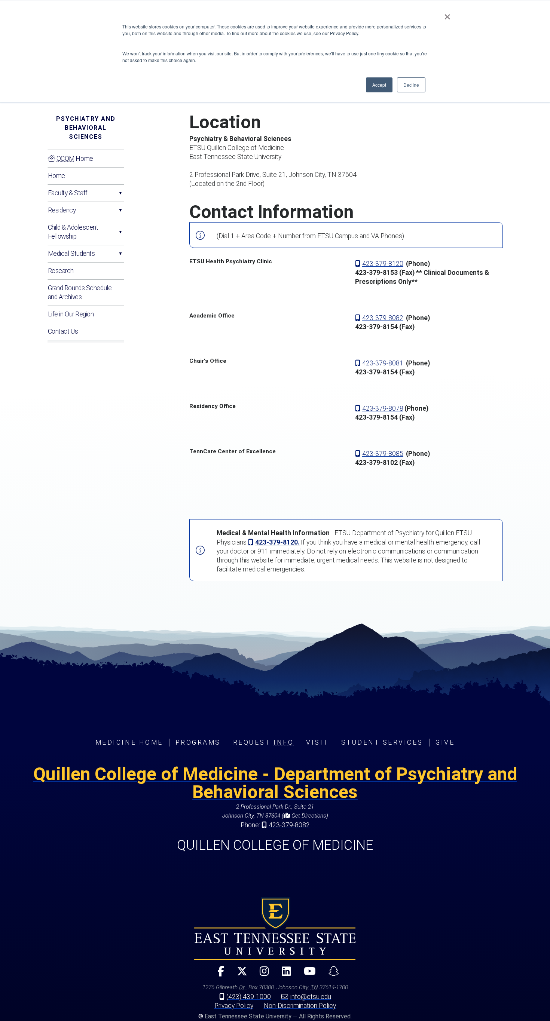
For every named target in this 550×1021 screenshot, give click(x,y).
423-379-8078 (382, 408)
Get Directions (308, 815)
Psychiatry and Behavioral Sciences (85, 127)
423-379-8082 (382, 318)
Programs (198, 742)
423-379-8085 (382, 453)
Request (263, 742)
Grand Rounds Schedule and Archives (80, 292)
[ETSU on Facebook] (217, 974)
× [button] (447, 14)
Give (445, 742)
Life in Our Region (71, 314)
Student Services (382, 742)
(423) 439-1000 (248, 996)
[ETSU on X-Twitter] (238, 974)
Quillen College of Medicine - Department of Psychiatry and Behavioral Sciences (275, 783)
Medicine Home (129, 742)
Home (74, 158)
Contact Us (63, 331)
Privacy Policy (233, 1005)
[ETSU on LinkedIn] (283, 974)
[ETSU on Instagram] (261, 974)
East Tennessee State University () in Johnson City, (275, 928)
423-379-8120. (277, 542)
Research (61, 271)
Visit (317, 742)
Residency (62, 210)
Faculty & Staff (68, 193)
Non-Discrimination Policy (300, 1005)
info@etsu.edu (310, 996)
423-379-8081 (382, 363)
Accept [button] (379, 85)
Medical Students (71, 253)
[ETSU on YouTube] (306, 974)
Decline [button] (411, 85)
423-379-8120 (382, 263)
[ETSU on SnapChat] (330, 974)
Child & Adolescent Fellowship (73, 232)
